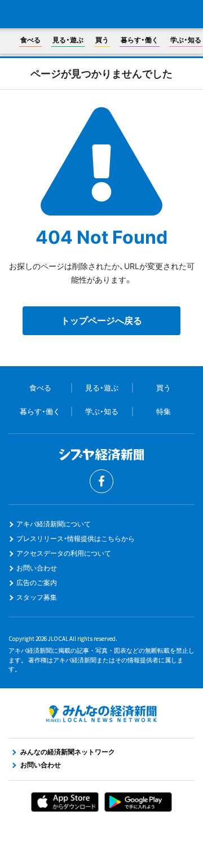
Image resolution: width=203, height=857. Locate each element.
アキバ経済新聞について (53, 524)
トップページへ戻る (101, 320)
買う (102, 40)
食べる (30, 40)
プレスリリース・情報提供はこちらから (75, 538)
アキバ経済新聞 (101, 14)
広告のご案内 (36, 582)
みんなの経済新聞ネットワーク (101, 713)
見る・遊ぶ (67, 40)
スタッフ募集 (36, 597)
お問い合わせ (36, 568)
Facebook (101, 481)
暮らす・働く (139, 40)
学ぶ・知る (185, 40)
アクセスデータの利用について (63, 553)
